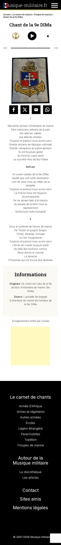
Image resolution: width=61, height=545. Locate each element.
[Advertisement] (30, 346)
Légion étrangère (30, 428)
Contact (30, 490)
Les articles (31, 477)
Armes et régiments (30, 412)
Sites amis (30, 499)
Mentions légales (30, 507)
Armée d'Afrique (30, 406)
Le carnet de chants (22, 14)
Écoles (30, 423)
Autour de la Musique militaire (30, 460)
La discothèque (30, 472)
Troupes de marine (43, 14)
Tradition (30, 440)
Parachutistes (30, 434)
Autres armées (30, 417)
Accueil (7, 14)
